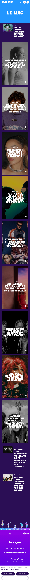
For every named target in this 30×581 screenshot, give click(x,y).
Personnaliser (15, 578)
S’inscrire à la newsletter (15, 552)
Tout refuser (22, 574)
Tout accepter (8, 574)
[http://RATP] (19, 533)
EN (21, 2)
